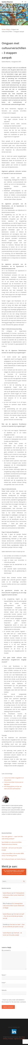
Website (4, 990)
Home (3, 29)
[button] (25, 2)
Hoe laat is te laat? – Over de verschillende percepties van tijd (13, 916)
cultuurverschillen (13, 19)
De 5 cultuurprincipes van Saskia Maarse (13, 859)
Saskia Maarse (7, 2)
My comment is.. (6, 950)
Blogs (8, 29)
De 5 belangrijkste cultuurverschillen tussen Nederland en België (13, 895)
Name (4, 975)
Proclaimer (10, 1038)
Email (4, 982)
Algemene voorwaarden (19, 1038)
